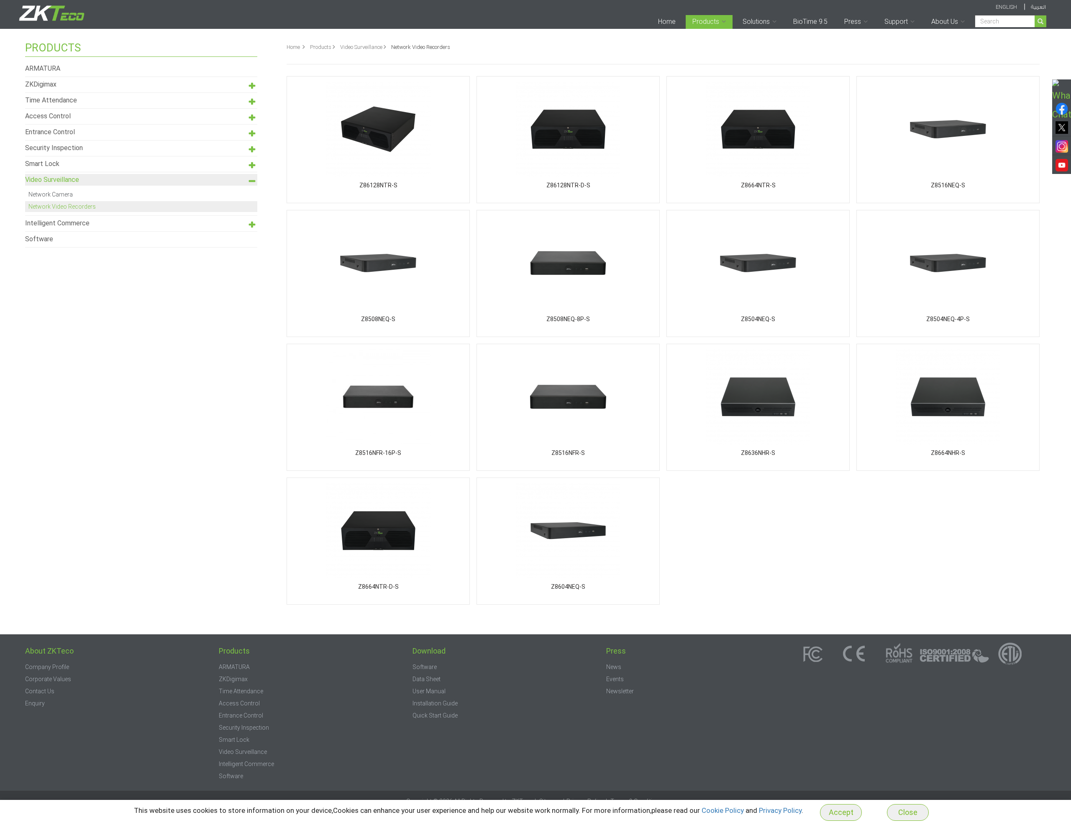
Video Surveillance (361, 47)
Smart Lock (42, 164)
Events (615, 679)
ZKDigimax (40, 84)
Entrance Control (50, 132)
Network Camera (50, 194)
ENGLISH (1006, 7)
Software (39, 239)
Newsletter (620, 691)
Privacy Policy (780, 810)
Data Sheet (427, 679)
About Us (944, 22)
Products (705, 22)
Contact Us (39, 691)
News (613, 667)
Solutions (756, 22)
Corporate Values (48, 679)
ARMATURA (42, 68)
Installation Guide (435, 703)
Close (907, 812)
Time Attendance (51, 100)
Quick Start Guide (435, 715)
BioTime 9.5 (810, 22)
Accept (841, 812)
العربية (1038, 7)
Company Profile (47, 667)
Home (667, 22)
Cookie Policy (723, 810)
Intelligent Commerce (57, 223)
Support (896, 22)
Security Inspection (54, 148)
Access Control (48, 116)
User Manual (429, 691)
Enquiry (35, 703)
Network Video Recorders (62, 206)
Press (852, 22)
